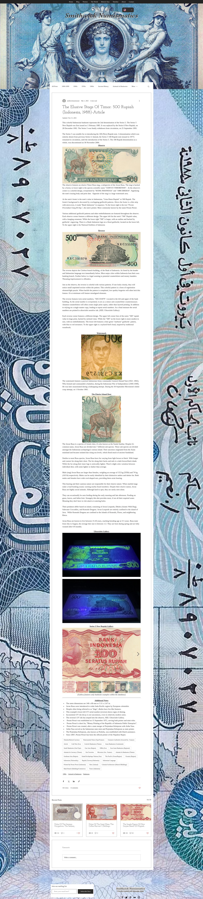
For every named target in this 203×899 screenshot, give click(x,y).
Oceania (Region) (131, 756)
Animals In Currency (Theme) (73, 752)
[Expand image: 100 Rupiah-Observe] (101, 654)
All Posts (55, 86)
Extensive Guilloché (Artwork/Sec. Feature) (121, 740)
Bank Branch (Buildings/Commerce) (75, 769)
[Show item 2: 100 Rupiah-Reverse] (82, 687)
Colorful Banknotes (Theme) (93, 744)
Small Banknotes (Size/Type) (72, 748)
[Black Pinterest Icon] (130, 897)
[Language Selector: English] (128, 9)
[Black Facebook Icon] (122, 897)
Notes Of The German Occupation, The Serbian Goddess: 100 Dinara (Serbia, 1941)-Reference (65, 825)
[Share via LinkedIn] (74, 781)
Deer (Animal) (93, 764)
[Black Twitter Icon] (126, 897)
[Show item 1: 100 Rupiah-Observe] (68, 687)
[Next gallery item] (138, 654)
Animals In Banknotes (120, 86)
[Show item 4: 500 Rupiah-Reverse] (108, 687)
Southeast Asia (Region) (71, 756)
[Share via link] (79, 781)
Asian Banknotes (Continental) (114, 744)
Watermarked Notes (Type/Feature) (93, 740)
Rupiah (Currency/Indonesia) (90, 760)
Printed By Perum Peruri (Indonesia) (75, 764)
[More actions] (139, 101)
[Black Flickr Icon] (134, 897)
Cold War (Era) (76, 744)
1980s (64, 774)
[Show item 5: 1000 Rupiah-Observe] (121, 687)
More (133, 86)
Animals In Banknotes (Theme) (125, 752)
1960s (92, 86)
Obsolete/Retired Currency (72, 740)
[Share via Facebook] (63, 781)
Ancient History (103, 86)
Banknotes (86, 774)
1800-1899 (65, 86)
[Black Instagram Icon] (138, 897)
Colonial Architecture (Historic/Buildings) (114, 764)
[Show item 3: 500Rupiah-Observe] (95, 687)
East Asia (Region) (90, 748)
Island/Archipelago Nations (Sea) (92, 756)
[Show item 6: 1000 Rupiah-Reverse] (134, 687)
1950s (84, 86)
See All (149, 799)
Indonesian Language (109, 760)
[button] (148, 86)
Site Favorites (90, 752)
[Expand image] (101, 555)
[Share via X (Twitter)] (69, 781)
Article (66, 744)
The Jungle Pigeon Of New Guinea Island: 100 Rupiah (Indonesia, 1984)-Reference (134, 825)
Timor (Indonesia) (94, 769)
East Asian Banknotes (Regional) (120, 748)
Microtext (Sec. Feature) (104, 752)
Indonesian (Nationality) (71, 760)
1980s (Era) (103, 748)
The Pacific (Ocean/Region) (113, 756)
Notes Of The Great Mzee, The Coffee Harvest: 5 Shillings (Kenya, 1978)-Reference (101, 825)
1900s (75, 86)
